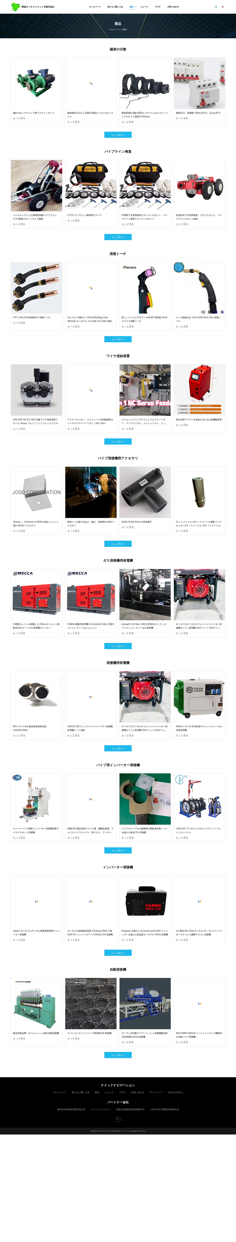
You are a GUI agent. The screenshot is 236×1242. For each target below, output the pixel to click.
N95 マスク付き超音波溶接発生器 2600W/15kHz (29, 728)
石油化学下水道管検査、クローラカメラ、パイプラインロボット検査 (199, 217)
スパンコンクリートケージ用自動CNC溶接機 (89, 1033)
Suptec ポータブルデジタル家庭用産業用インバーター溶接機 (36, 932)
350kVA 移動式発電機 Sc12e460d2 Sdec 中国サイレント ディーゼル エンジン (90, 626)
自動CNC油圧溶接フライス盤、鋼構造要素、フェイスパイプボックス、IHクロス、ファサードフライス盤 (90, 830)
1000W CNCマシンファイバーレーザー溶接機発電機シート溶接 (90, 728)
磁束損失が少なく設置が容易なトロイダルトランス (90, 114)
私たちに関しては (115, 6)
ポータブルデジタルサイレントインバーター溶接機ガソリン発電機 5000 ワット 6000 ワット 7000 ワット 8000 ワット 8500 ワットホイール (199, 626)
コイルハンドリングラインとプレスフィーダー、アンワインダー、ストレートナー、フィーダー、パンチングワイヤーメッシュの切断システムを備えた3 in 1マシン (144, 421)
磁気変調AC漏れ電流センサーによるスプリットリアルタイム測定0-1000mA (145, 114)
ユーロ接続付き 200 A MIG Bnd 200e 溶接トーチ (198, 319)
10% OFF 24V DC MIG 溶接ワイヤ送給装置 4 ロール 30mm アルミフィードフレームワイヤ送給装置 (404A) (35, 421)
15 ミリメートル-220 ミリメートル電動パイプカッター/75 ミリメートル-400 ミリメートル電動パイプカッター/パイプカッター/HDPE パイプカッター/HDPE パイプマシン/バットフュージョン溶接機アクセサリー (199, 523)
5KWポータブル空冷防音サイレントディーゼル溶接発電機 (199, 728)
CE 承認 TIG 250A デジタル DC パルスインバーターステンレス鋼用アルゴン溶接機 (199, 932)
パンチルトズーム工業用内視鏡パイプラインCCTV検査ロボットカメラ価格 (35, 217)
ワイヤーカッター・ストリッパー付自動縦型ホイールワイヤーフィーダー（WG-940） (90, 421)
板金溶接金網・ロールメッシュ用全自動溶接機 (36, 1033)
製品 (132, 6)
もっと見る (19, 118)
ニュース (144, 6)
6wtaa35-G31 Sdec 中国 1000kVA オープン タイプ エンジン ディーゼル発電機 (144, 626)
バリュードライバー (101, 1109)
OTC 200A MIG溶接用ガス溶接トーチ (32, 317)
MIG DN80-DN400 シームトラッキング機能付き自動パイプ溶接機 (199, 1035)
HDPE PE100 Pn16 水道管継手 (137, 521)
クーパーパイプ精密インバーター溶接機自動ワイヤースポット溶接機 (36, 830)
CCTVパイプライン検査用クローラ (84, 215)
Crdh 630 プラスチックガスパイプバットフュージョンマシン (198, 830)
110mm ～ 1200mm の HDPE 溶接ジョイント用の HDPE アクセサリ (36, 523)
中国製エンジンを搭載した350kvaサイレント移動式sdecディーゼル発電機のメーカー (36, 626)
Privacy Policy (175, 1092)
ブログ (158, 6)
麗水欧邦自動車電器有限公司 (71, 1109)
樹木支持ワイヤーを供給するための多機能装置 (199, 419)
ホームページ (95, 6)
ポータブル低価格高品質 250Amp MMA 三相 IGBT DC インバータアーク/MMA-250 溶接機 (90, 932)
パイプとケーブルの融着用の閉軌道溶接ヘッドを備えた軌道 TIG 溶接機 (144, 830)
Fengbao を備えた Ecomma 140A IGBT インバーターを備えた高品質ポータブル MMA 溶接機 (145, 932)
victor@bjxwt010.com (137, 1131)
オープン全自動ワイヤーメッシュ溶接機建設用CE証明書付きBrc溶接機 (144, 1035)
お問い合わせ (173, 6)
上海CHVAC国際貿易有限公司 (164, 1109)
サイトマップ (156, 1092)
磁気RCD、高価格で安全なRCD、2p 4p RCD (198, 112)
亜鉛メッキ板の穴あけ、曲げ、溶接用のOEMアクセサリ (90, 523)
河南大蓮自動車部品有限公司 (130, 1109)
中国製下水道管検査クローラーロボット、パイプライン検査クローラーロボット (144, 217)
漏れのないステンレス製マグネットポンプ (33, 112)
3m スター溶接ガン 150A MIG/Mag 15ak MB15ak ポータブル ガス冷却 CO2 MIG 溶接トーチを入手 (90, 319)
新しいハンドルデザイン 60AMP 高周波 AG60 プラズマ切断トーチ (144, 319)
